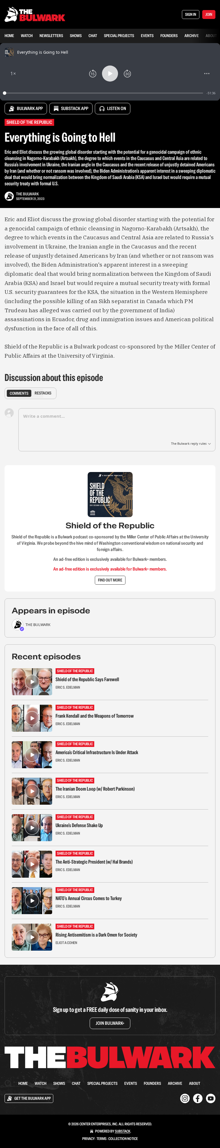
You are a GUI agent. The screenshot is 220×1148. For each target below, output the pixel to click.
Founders (169, 35)
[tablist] (30, 393)
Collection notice (123, 1138)
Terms (102, 1138)
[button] (13, 73)
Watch (27, 35)
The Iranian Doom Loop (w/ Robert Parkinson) (95, 789)
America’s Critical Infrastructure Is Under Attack (97, 752)
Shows (76, 35)
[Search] (8, 1083)
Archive (191, 35)
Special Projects (119, 35)
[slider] (104, 93)
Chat (93, 35)
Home (9, 35)
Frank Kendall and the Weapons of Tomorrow (95, 716)
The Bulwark (27, 194)
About (211, 35)
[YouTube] (210, 1098)
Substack (122, 1131)
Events (147, 35)
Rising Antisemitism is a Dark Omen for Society (96, 935)
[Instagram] (185, 1098)
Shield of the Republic (29, 122)
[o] (32, 682)
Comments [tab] (19, 393)
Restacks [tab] (43, 393)
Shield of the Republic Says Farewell (87, 679)
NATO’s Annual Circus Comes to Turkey (89, 898)
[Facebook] (198, 1098)
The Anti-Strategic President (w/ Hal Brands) (94, 862)
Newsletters (51, 35)
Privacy (88, 1138)
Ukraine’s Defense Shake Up (79, 825)
